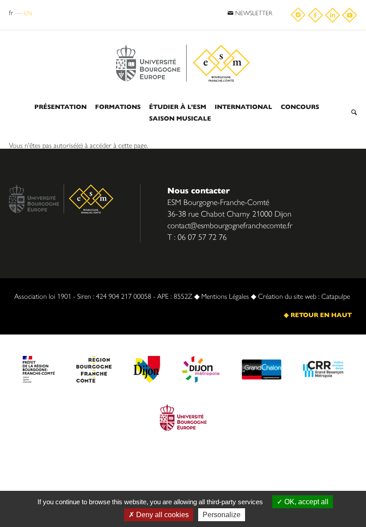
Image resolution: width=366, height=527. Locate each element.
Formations (118, 106)
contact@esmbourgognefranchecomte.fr (229, 224)
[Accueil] (183, 41)
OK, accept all (306, 502)
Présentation (60, 106)
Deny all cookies (161, 515)
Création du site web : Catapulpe (304, 296)
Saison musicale (180, 117)
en (28, 12)
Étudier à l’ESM (177, 106)
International (243, 106)
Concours (300, 106)
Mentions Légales (225, 296)
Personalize (222, 515)
